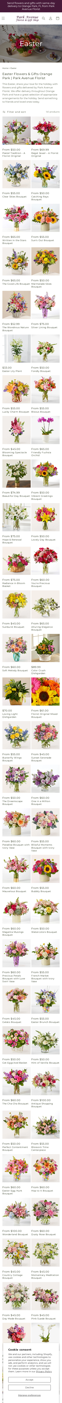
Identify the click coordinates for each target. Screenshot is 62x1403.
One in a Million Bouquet (40, 803)
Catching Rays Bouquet (40, 198)
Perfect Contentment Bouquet (15, 1148)
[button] (43, 18)
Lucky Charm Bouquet (15, 411)
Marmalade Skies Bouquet (41, 285)
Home (5, 68)
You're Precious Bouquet (40, 585)
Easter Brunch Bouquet (45, 1022)
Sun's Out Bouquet (42, 240)
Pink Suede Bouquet (43, 1318)
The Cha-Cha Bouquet (15, 1103)
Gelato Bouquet (11, 1022)
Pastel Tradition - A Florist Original (13, 154)
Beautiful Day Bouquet (16, 496)
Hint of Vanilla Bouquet (45, 1062)
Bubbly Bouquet (41, 891)
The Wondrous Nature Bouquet (15, 329)
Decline (29, 1387)
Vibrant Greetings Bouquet (42, 497)
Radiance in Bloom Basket (13, 585)
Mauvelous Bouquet (14, 891)
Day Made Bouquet (13, 1318)
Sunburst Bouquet (13, 627)
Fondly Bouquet (41, 371)
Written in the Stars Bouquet (14, 242)
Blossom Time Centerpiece (39, 1148)
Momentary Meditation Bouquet (45, 1276)
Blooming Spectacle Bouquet (14, 454)
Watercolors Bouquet (44, 932)
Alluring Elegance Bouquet (42, 628)
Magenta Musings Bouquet (13, 933)
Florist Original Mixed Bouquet (44, 715)
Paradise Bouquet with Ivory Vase (16, 846)
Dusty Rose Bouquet (43, 1234)
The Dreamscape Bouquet (12, 803)
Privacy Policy (44, 1371)
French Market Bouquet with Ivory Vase (43, 978)
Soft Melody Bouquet (15, 670)
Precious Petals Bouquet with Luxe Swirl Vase (13, 978)
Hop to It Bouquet (42, 1190)
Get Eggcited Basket (14, 1062)
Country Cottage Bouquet (12, 1276)
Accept (29, 1379)
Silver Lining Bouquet (44, 327)
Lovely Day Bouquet (43, 539)
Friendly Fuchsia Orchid (41, 454)
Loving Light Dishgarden (10, 715)
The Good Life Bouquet (16, 283)
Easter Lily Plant (12, 371)
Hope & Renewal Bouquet (12, 541)
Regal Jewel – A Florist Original (45, 154)
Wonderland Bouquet (15, 1234)
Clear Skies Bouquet (14, 196)
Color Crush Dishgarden (38, 672)
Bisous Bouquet (40, 411)
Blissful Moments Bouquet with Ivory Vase (43, 847)
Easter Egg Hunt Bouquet (12, 1192)
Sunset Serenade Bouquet (41, 759)
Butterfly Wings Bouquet (12, 759)
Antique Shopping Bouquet (42, 1105)
